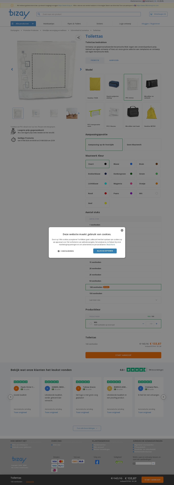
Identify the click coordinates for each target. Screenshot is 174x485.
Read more (111, 245)
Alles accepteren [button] (105, 251)
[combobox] (122, 230)
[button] (65, 251)
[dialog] (87, 242)
